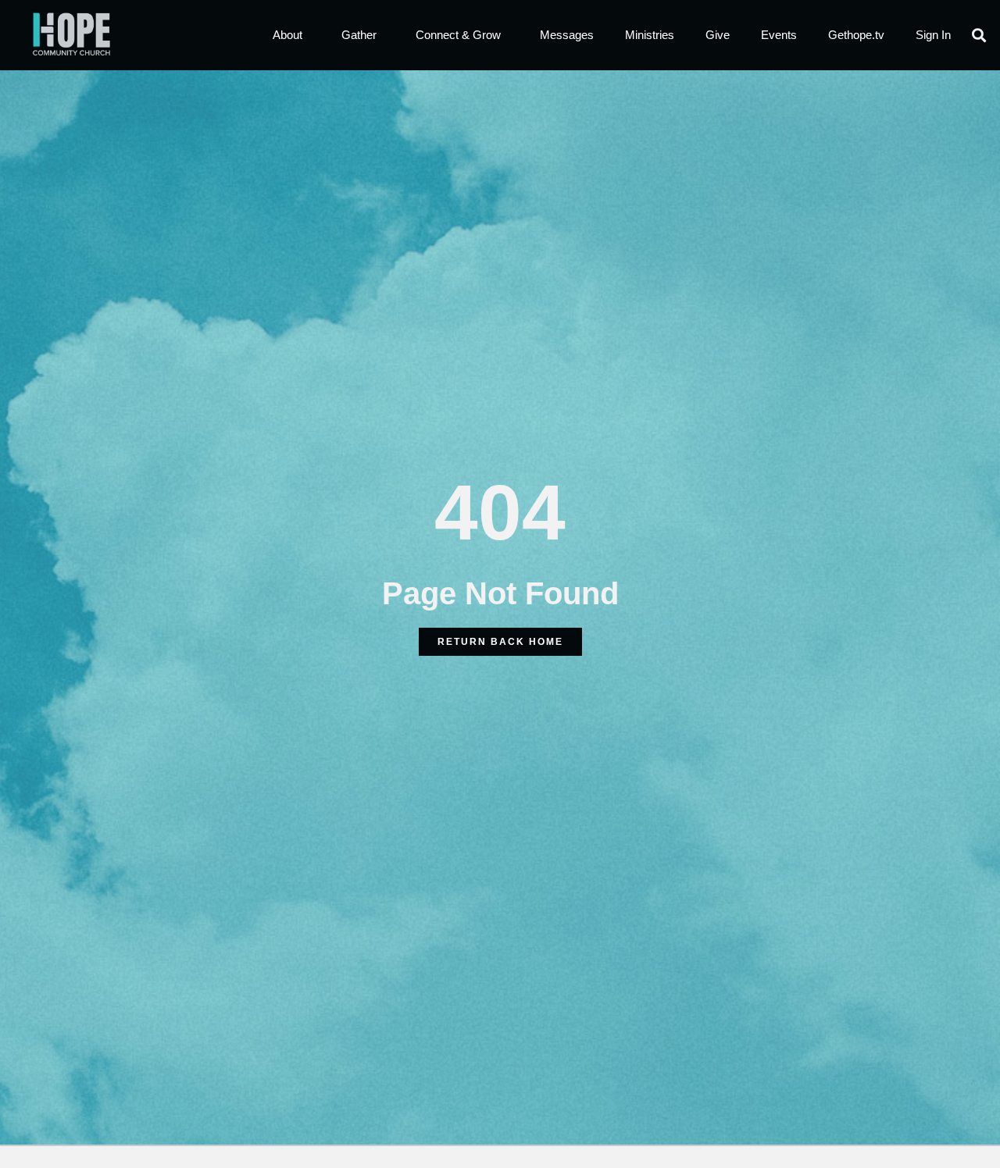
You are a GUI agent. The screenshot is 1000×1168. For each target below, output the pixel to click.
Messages (567, 34)
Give (717, 34)
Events (779, 34)
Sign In (933, 34)
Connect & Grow (458, 34)
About (287, 34)
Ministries (649, 34)
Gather (359, 34)
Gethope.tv (856, 34)
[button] (979, 35)
